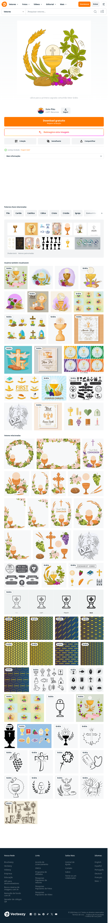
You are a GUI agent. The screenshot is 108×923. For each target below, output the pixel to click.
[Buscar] (95, 11)
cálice (43, 213)
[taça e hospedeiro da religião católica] (92, 277)
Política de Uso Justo (92, 916)
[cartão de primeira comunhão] (48, 360)
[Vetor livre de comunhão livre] (22, 388)
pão (8, 213)
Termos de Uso (76, 914)
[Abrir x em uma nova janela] (52, 914)
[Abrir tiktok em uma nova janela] (48, 914)
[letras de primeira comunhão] (37, 301)
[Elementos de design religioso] (86, 388)
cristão (66, 213)
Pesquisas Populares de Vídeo (40, 894)
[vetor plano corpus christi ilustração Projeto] (54, 388)
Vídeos (37, 4)
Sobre (66, 872)
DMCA (37, 868)
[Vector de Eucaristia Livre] (89, 301)
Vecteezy (8, 866)
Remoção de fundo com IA (12, 894)
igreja (77, 213)
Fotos (24, 4)
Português (97, 869)
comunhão (91, 213)
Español (96, 866)
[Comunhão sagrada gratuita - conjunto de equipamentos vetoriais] (34, 736)
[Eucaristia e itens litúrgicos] (20, 812)
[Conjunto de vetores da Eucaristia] (25, 329)
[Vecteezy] (4, 4)
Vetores (12, 4)
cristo (54, 213)
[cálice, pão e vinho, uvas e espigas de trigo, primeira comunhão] (14, 301)
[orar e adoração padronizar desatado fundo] (16, 628)
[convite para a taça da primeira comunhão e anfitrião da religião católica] (16, 277)
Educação (8, 877)
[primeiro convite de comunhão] (48, 416)
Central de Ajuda (68, 863)
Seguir (65, 112)
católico (31, 213)
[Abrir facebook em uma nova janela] (31, 914)
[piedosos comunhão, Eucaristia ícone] (9, 736)
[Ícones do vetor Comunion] (84, 416)
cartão (19, 213)
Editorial (50, 4)
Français (96, 877)
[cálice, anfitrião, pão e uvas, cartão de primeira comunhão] (66, 277)
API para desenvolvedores (11, 882)
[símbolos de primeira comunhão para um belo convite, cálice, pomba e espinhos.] (61, 301)
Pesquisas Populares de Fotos (43, 887)
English (96, 862)
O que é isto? (25, 150)
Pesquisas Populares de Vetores (40, 880)
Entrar (95, 4)
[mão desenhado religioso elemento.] (66, 736)
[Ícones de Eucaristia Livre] (86, 679)
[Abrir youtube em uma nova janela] (56, 914)
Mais (62, 4)
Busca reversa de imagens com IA (11, 888)
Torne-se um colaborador (69, 876)
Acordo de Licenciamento (41, 863)
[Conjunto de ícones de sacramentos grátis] (48, 679)
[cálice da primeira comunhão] (60, 329)
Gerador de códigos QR (13, 900)
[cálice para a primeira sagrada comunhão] (54, 575)
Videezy (7, 869)
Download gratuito (54, 121)
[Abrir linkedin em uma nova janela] (39, 914)
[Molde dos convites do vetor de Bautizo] (84, 360)
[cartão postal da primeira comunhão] (89, 329)
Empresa (8, 873)
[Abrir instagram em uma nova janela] (35, 914)
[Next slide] (97, 213)
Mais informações (13, 156)
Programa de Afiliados (40, 873)
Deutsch (96, 873)
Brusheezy (8, 862)
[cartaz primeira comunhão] (18, 360)
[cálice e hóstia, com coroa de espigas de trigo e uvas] (41, 277)
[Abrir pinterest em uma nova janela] (43, 914)
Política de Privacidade (93, 914)
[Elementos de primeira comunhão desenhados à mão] (22, 575)
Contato (67, 868)
